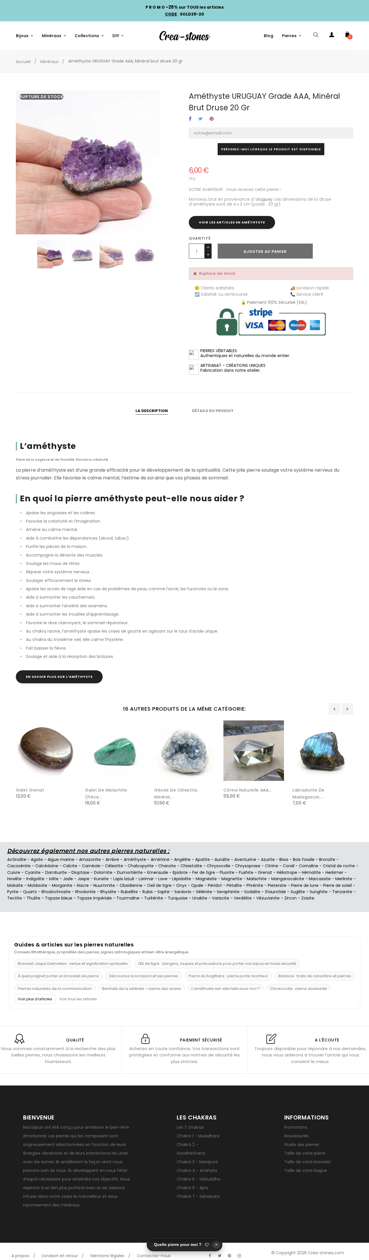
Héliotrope (287, 872)
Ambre (112, 859)
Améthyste (135, 859)
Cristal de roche (339, 866)
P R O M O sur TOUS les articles (185, 7)
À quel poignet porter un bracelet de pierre (58, 976)
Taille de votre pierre (304, 1153)
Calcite (70, 866)
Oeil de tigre (159, 885)
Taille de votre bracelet (307, 1162)
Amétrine (160, 859)
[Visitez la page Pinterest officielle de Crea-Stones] (229, 1255)
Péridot (215, 885)
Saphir (163, 892)
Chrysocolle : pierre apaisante (298, 988)
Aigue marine (61, 859)
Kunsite (101, 879)
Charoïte (167, 866)
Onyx (181, 885)
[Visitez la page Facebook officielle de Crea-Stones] (210, 1255)
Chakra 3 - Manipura (197, 1162)
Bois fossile (304, 859)
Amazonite (90, 859)
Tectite (14, 898)
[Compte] (331, 36)
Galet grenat (30, 790)
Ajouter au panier (265, 251)
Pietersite (277, 885)
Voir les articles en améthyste (232, 222)
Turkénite (153, 898)
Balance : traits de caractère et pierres (314, 976)
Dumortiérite (130, 872)
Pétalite (234, 885)
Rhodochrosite (56, 892)
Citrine (271, 866)
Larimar (146, 879)
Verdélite (243, 898)
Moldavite (37, 885)
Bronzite (327, 859)
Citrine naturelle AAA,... (248, 790)
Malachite (257, 879)
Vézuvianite (268, 898)
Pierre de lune (305, 885)
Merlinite (343, 879)
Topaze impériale (94, 898)
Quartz (30, 892)
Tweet (200, 119)
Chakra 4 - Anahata (197, 1170)
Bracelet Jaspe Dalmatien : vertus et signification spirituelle (73, 963)
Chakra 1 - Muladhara (198, 1136)
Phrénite (254, 885)
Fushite (246, 872)
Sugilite (298, 892)
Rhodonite (85, 892)
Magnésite (206, 879)
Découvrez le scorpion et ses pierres (143, 976)
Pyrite (12, 892)
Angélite (182, 859)
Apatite (202, 859)
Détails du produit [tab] (213, 410)
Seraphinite (228, 892)
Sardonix (182, 892)
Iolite (54, 879)
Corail (288, 866)
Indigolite (35, 879)
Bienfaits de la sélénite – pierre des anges (141, 988)
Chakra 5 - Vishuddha (198, 1179)
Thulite (33, 898)
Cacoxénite (19, 866)
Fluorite (227, 872)
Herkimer (334, 872)
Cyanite (33, 872)
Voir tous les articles (78, 999)
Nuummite (104, 885)
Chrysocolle (218, 866)
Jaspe (83, 879)
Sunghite (318, 892)
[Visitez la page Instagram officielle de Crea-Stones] (239, 1255)
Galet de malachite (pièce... (106, 793)
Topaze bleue (58, 898)
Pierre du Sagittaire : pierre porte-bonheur (228, 976)
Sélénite (204, 892)
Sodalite (252, 892)
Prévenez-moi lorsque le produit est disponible (271, 149)
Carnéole (91, 866)
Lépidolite (181, 879)
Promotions (295, 1127)
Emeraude (157, 872)
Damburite (56, 872)
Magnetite (231, 879)
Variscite (220, 898)
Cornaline (308, 866)
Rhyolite (108, 892)
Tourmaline (128, 898)
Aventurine (245, 859)
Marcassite (320, 879)
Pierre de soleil (337, 885)
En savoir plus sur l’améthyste (59, 676)
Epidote (180, 872)
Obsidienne (131, 885)
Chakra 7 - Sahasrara (198, 1196)
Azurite (268, 859)
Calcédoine (46, 866)
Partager (190, 119)
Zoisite (307, 898)
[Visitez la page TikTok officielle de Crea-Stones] (249, 1252)
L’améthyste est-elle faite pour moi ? (225, 988)
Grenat (265, 872)
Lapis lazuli (123, 879)
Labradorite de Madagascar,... (309, 793)
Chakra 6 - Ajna (192, 1188)
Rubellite (129, 892)
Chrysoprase (247, 866)
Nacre (83, 885)
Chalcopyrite (141, 866)
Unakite (199, 898)
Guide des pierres (301, 1144)
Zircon (290, 898)
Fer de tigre (203, 872)
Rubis (147, 892)
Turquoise (178, 898)
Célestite (114, 866)
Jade (68, 879)
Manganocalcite (287, 879)
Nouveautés (296, 1136)
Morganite (62, 885)
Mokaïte (15, 885)
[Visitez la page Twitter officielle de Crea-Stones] (219, 1255)
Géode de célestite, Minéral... (176, 793)
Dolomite (103, 872)
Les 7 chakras (190, 1127)
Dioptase (80, 872)
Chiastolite (191, 866)
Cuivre (13, 872)
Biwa (283, 859)
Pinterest (212, 119)
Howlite (14, 879)
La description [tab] (151, 410)
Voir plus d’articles (35, 999)
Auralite (222, 859)
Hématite (311, 872)
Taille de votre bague (305, 1170)
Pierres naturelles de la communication (55, 988)
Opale (197, 885)
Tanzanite (342, 892)
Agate (37, 859)
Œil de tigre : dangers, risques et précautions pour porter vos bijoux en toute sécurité (217, 963)
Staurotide (275, 892)
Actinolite (16, 859)
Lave (162, 879)
